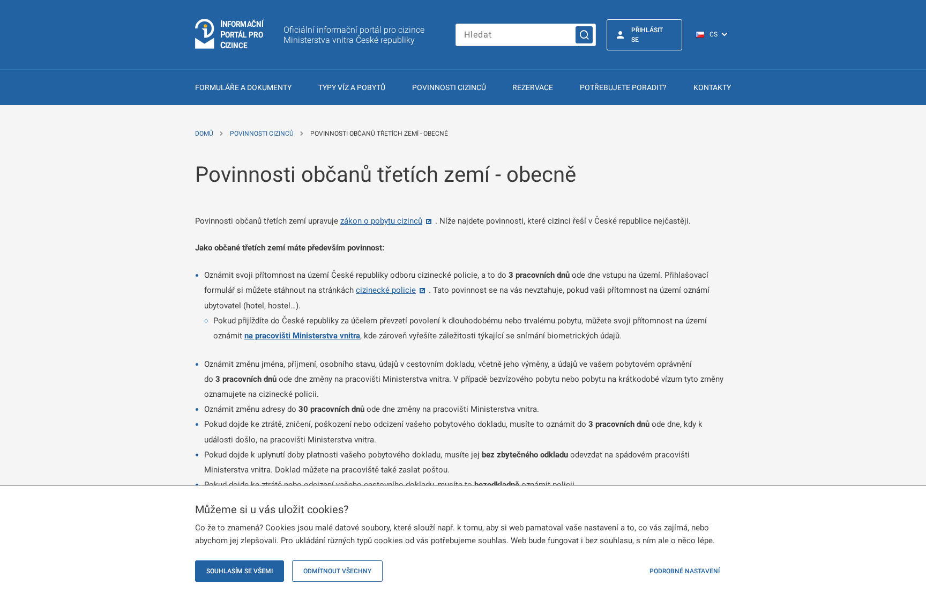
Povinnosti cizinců (449, 87)
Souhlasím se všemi (239, 571)
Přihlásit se (647, 34)
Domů (204, 133)
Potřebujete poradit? (623, 87)
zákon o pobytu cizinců (381, 221)
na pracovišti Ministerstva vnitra (302, 336)
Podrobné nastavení (684, 571)
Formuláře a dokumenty (243, 87)
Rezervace (532, 87)
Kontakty (712, 87)
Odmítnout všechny (337, 571)
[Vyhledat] (584, 34)
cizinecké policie (386, 290)
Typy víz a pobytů (351, 87)
